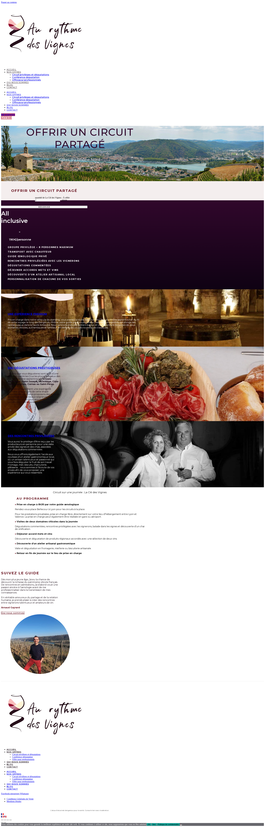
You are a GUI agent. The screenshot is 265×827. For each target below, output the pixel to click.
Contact (12, 87)
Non (154, 824)
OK (149, 824)
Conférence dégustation (25, 77)
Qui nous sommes (18, 82)
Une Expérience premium (27, 314)
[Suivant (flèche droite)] (5, 822)
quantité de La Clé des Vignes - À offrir (52, 197)
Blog (10, 85)
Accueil (11, 69)
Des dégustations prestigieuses (34, 368)
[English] (5, 817)
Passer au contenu (9, 2)
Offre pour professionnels (26, 80)
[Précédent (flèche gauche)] (2, 822)
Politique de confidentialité (168, 824)
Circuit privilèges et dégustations (30, 74)
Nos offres (14, 72)
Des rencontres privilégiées (31, 436)
